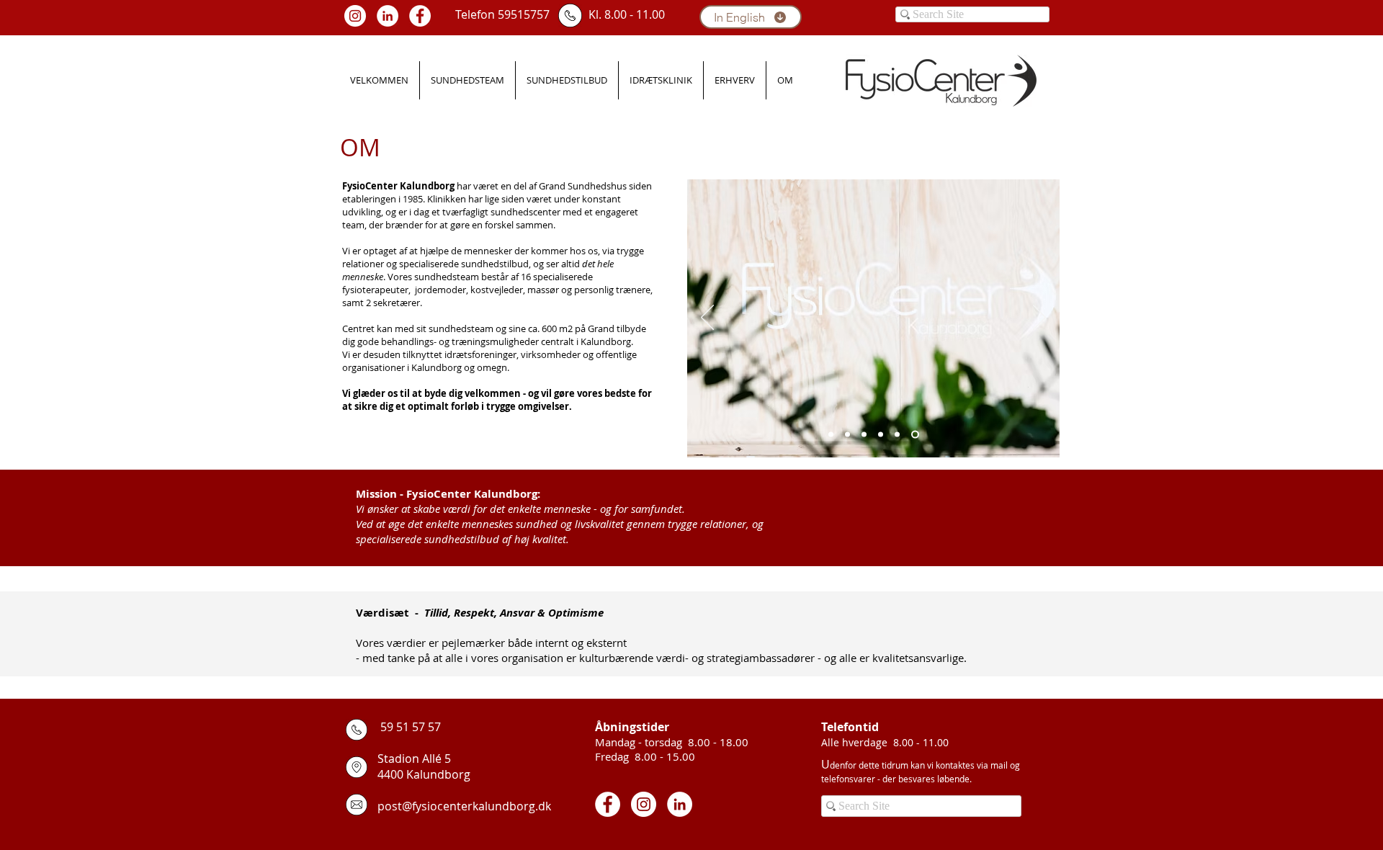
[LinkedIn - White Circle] (387, 16)
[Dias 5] (897, 434)
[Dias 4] (880, 434)
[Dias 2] (847, 434)
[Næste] (1039, 318)
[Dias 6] (915, 435)
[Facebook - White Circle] (420, 16)
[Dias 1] (830, 434)
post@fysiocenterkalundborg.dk (464, 806)
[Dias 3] (864, 434)
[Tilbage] (707, 318)
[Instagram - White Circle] (355, 16)
